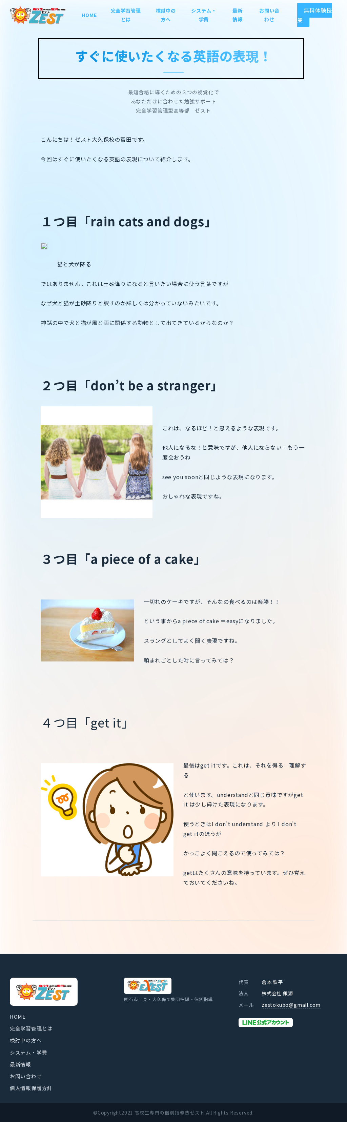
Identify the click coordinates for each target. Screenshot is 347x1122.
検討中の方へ (26, 1040)
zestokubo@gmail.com (291, 1004)
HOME (18, 1016)
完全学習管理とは (31, 1028)
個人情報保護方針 (31, 1088)
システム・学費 (28, 1052)
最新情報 (20, 1064)
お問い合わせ (26, 1076)
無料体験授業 (314, 15)
